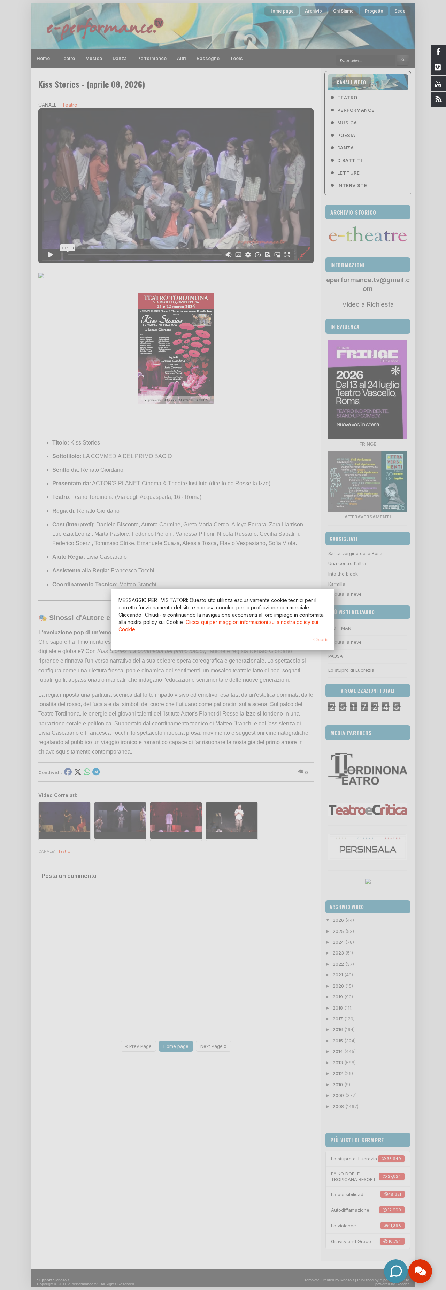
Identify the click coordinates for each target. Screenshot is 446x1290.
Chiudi (320, 639)
